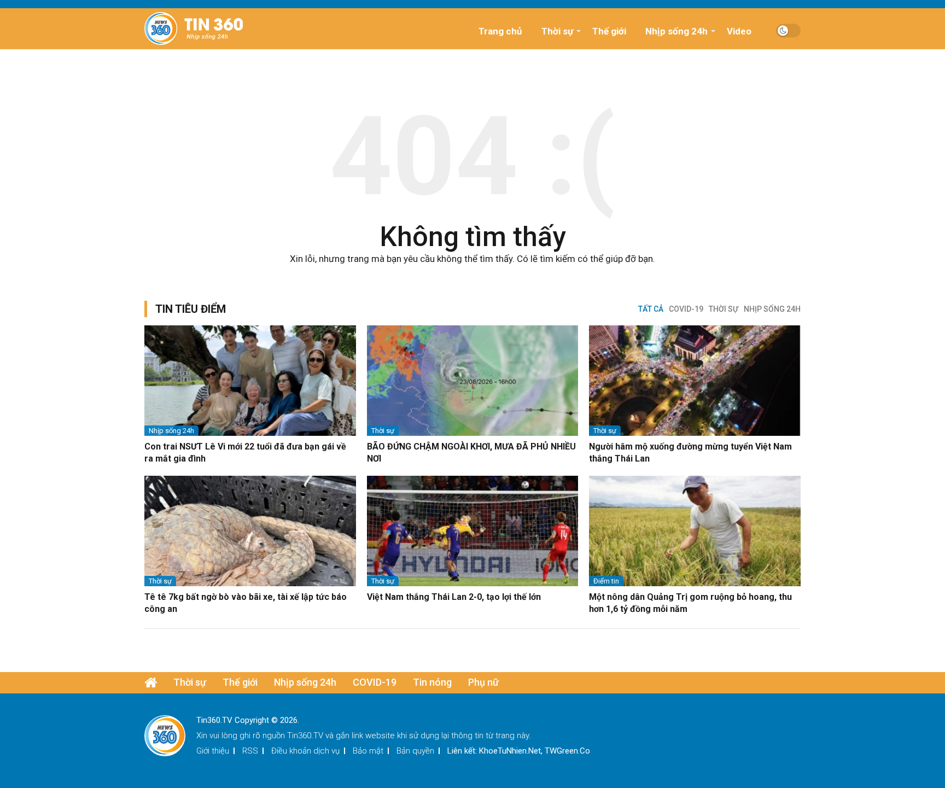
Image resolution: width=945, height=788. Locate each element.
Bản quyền (415, 751)
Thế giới (609, 31)
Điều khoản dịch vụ (305, 751)
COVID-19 (686, 309)
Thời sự (557, 31)
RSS (250, 751)
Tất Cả (650, 309)
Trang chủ (500, 31)
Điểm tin (606, 581)
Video (739, 31)
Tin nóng (432, 682)
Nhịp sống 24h (676, 31)
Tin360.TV (305, 735)
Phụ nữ (483, 682)
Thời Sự (723, 309)
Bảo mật (368, 751)
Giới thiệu (212, 751)
